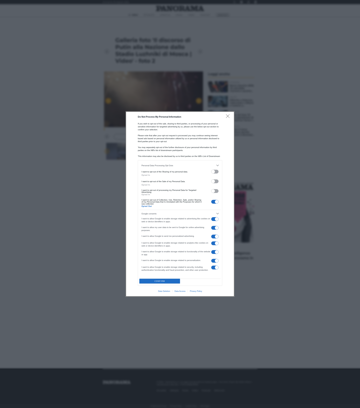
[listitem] (180, 165)
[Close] (228, 117)
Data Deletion (164, 291)
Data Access (180, 291)
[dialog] (180, 204)
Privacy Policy (196, 291)
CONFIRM (160, 281)
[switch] (215, 172)
